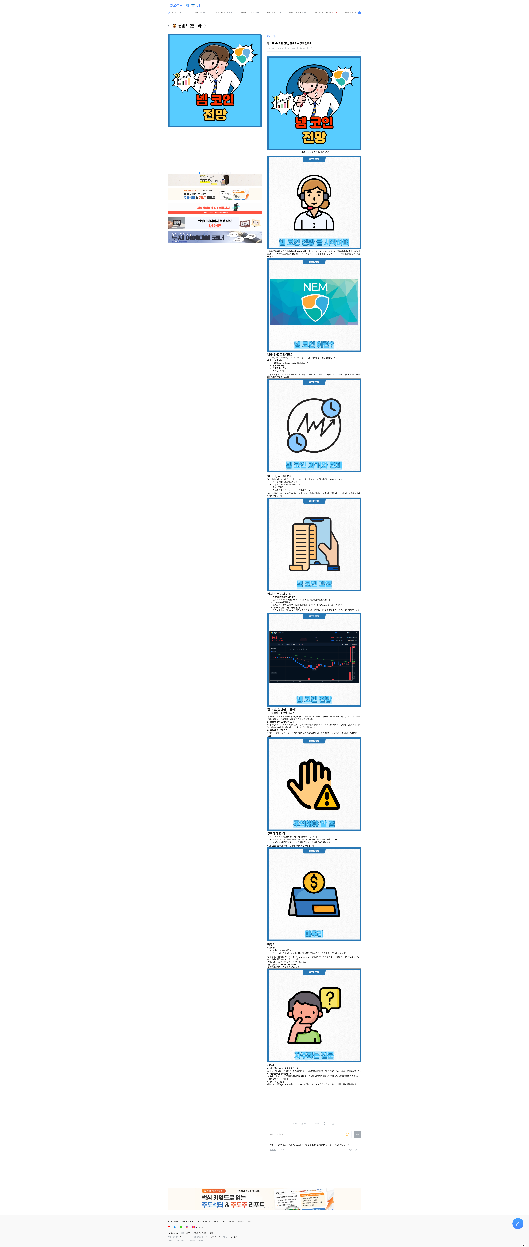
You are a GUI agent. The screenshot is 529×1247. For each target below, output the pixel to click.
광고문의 (241, 1222)
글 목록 (295, 1124)
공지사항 (231, 1222)
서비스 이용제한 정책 (203, 1222)
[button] (199, 173)
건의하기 (250, 1222)
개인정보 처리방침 (187, 1222)
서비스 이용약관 (173, 1222)
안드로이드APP (219, 1222)
